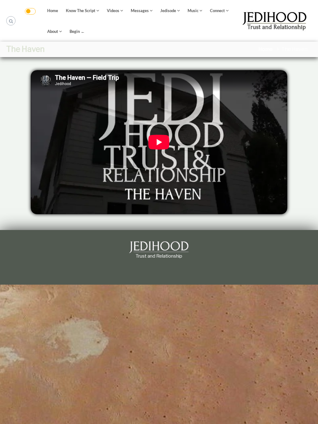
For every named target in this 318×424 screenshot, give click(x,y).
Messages (140, 10)
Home (52, 10)
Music (193, 10)
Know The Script (80, 10)
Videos (113, 10)
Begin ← (77, 31)
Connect (217, 10)
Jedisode (168, 10)
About (52, 31)
